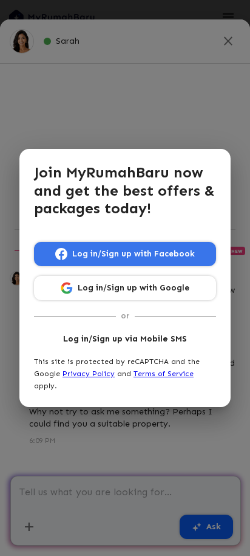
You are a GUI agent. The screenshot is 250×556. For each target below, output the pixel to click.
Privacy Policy (88, 373)
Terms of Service (163, 373)
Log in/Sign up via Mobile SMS (125, 339)
